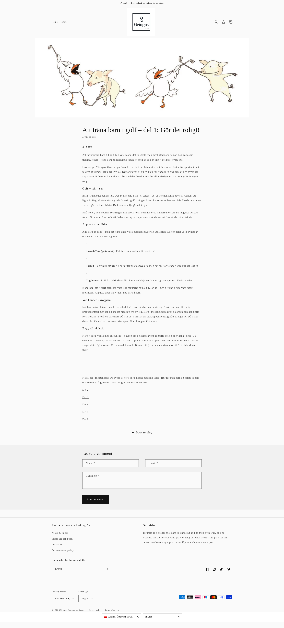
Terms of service (112, 610)
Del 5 (85, 411)
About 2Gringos (60, 533)
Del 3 (85, 397)
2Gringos (63, 610)
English (85, 598)
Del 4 (85, 404)
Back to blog (144, 432)
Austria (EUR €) (62, 598)
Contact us (57, 544)
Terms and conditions (62, 539)
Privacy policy (95, 610)
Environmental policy (63, 550)
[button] (65, 22)
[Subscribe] (107, 569)
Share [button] (89, 147)
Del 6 (85, 419)
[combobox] (121, 617)
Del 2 (85, 389)
